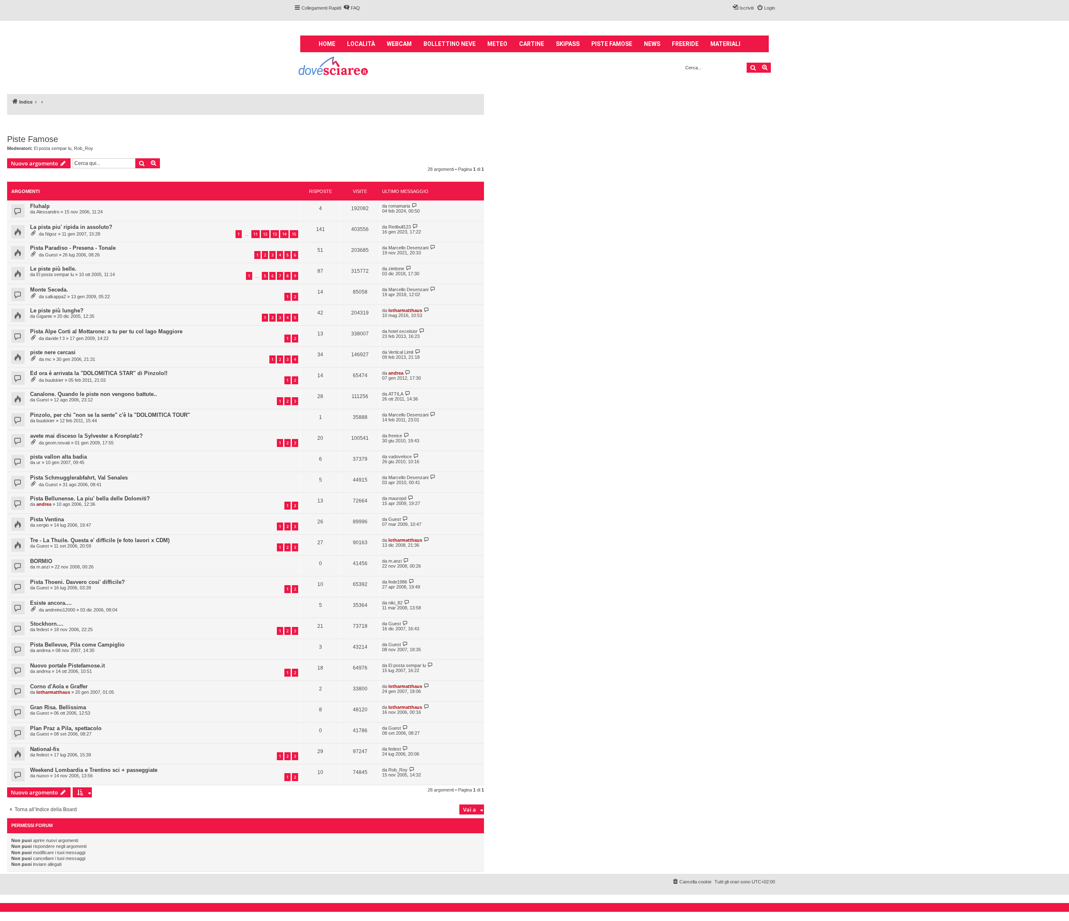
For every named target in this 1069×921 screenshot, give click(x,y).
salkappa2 (55, 296)
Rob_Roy (83, 148)
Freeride (685, 44)
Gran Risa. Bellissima (58, 707)
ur (38, 462)
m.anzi (43, 566)
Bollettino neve (449, 44)
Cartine (531, 44)
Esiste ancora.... (51, 603)
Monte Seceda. (49, 290)
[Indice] (334, 67)
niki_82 (395, 602)
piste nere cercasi (53, 352)
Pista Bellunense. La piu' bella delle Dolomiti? (90, 498)
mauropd (397, 498)
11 (255, 234)
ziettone (396, 268)
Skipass (568, 44)
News (652, 44)
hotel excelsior (403, 331)
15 (294, 234)
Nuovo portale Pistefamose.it (67, 665)
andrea (395, 373)
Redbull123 (399, 226)
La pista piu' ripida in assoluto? (71, 227)
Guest (51, 254)
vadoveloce (400, 456)
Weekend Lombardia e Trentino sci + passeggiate (93, 770)
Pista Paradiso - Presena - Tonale (73, 248)
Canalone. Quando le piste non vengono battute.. (93, 394)
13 (275, 234)
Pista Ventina (47, 519)
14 (284, 234)
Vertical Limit (400, 352)
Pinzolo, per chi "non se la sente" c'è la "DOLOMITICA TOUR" (110, 415)
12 (265, 234)
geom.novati (57, 442)
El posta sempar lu (52, 148)
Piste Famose (32, 139)
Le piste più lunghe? (57, 310)
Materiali (725, 44)
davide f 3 (55, 338)
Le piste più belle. (53, 269)
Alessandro (47, 211)
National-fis (44, 749)
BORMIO (41, 561)
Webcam (399, 44)
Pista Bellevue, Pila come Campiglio (77, 645)
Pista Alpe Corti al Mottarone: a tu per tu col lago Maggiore (106, 331)
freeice (395, 435)
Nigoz (51, 233)
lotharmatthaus (405, 310)
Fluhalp (40, 206)
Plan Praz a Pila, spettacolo (65, 728)
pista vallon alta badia (58, 457)
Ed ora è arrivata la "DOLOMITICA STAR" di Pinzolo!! (98, 373)
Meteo (497, 44)
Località (361, 44)
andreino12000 (60, 609)
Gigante (44, 316)
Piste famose (611, 44)
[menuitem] (351, 8)
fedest (42, 629)
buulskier (54, 380)
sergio (42, 525)
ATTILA (395, 393)
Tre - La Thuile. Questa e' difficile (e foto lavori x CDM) (100, 540)
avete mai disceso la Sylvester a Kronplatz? (86, 436)
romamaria (399, 205)
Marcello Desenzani (408, 247)
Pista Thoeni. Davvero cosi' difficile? (77, 582)
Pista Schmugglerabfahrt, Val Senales (79, 477)
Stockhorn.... (46, 624)
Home (327, 44)
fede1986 (397, 581)
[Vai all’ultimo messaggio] (414, 205)
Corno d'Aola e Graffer (59, 686)
